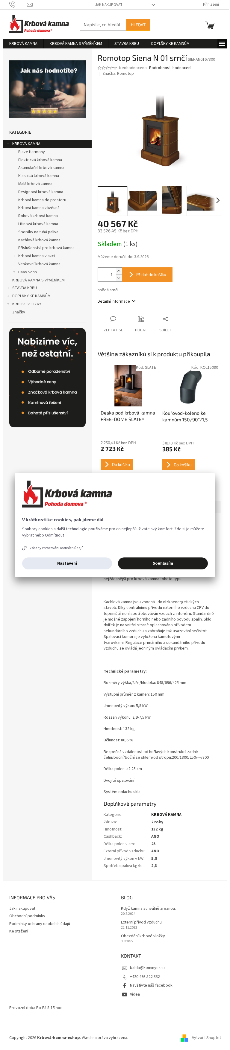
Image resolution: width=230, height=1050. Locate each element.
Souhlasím (163, 563)
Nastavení (67, 563)
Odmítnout (54, 535)
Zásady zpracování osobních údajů (57, 548)
